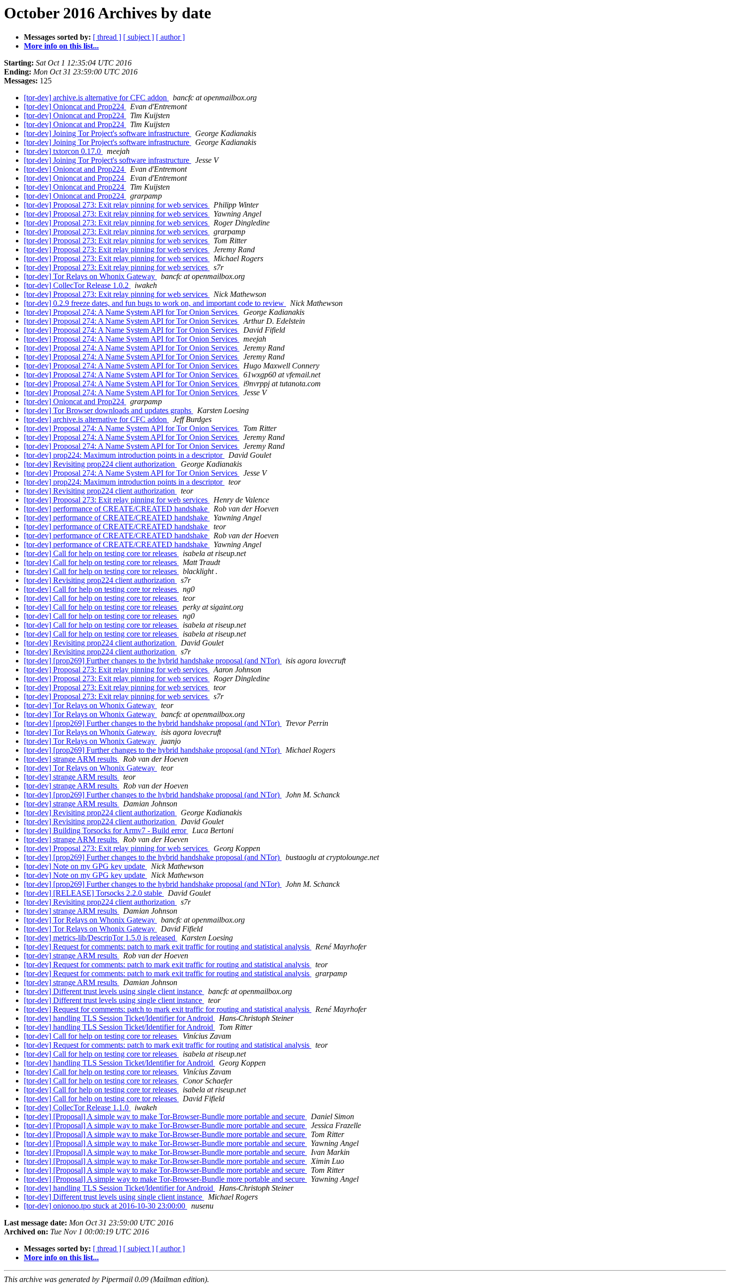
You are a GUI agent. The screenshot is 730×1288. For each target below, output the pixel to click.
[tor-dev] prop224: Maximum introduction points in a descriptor (124, 455)
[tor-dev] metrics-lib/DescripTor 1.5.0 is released (100, 937)
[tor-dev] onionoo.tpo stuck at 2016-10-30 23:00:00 (105, 1206)
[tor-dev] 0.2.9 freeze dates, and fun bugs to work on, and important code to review (155, 303)
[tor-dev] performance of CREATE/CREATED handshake (117, 508)
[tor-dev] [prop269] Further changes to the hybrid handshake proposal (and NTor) (153, 660)
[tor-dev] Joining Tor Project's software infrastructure (107, 133)
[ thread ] (107, 37)
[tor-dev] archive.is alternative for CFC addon (96, 97)
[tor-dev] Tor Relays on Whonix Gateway (90, 276)
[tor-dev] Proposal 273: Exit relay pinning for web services (117, 205)
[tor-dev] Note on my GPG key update (85, 866)
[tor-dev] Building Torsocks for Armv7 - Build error (106, 830)
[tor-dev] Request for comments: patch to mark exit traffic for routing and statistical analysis (167, 946)
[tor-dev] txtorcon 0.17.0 (63, 151)
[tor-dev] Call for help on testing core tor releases (101, 553)
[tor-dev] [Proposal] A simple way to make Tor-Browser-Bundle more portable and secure (165, 1116)
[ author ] (170, 37)
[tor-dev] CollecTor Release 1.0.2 (77, 285)
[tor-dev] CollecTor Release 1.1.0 (77, 1107)
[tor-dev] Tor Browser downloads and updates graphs (108, 410)
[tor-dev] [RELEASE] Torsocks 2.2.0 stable (94, 893)
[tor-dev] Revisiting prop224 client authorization (100, 464)
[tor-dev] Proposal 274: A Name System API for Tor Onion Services (131, 312)
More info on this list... (61, 46)
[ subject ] (138, 37)
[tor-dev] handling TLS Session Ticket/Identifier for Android (119, 1018)
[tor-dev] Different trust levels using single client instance (114, 991)
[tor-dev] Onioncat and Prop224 (75, 106)
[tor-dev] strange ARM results (71, 759)
